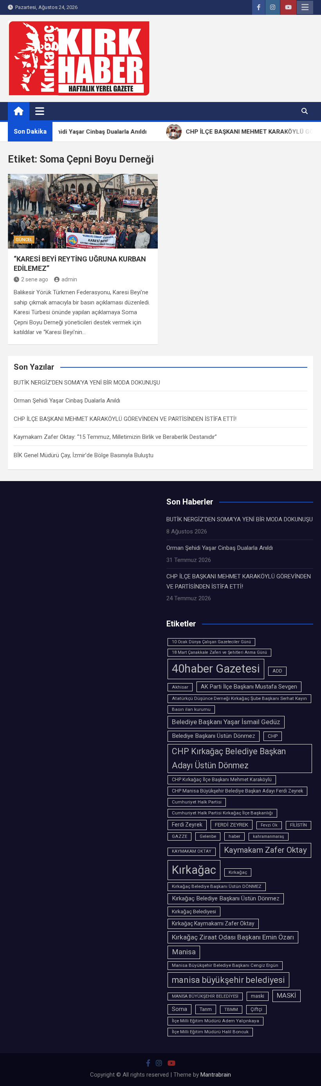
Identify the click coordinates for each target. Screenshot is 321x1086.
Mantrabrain (215, 1074)
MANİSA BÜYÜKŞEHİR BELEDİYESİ (205, 996)
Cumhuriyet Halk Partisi (197, 802)
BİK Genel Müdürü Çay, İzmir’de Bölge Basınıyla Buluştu (83, 455)
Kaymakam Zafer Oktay (265, 850)
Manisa (184, 952)
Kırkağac (194, 870)
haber (234, 836)
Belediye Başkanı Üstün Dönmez (213, 735)
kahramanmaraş (268, 836)
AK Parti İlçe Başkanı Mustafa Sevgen (249, 686)
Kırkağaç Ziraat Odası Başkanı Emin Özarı (233, 937)
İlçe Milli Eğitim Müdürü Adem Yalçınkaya (215, 1020)
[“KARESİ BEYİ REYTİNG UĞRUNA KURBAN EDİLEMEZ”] (83, 211)
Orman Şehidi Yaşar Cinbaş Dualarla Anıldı (67, 400)
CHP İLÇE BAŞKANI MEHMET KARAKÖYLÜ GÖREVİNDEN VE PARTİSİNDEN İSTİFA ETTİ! (125, 418)
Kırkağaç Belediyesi (194, 911)
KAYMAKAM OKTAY (191, 851)
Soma (179, 1009)
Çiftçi (256, 1009)
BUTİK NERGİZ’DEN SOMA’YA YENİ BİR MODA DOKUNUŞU (87, 382)
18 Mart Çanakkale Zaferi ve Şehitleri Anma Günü (219, 652)
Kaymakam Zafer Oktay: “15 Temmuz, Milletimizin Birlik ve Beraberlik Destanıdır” (115, 436)
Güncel (24, 239)
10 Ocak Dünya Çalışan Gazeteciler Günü (211, 641)
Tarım (206, 1009)
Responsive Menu (305, 7)
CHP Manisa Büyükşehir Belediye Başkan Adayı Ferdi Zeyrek (237, 791)
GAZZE (179, 836)
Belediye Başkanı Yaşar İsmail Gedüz (226, 722)
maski (257, 996)
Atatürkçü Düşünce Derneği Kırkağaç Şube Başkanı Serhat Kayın (239, 698)
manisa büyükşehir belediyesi (228, 980)
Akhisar (180, 687)
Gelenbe (208, 836)
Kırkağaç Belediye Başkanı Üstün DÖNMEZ (216, 886)
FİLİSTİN (298, 825)
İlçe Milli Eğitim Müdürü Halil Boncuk (210, 1031)
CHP (273, 736)
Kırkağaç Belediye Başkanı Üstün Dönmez (226, 898)
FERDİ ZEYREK (231, 824)
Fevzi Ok (269, 825)
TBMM (231, 1009)
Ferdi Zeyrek (187, 824)
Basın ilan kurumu (191, 709)
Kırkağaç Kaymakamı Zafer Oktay (213, 923)
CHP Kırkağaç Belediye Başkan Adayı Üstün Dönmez (229, 758)
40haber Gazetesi (216, 668)
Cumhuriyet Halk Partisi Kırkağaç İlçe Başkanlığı (222, 813)
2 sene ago (34, 279)
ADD (277, 671)
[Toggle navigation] (39, 111)
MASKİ (286, 995)
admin (69, 279)
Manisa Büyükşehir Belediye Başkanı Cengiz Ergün (225, 965)
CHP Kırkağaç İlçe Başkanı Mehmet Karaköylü (222, 779)
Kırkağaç (238, 872)
